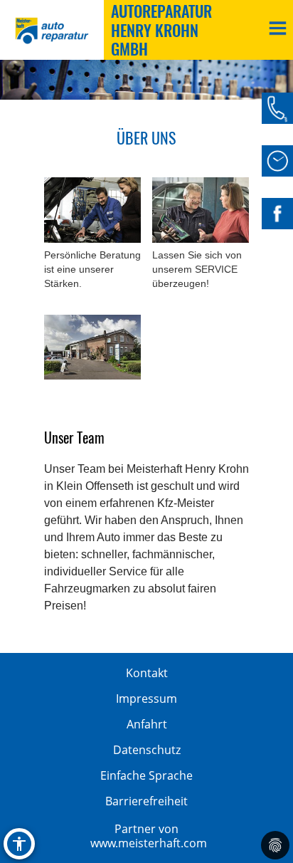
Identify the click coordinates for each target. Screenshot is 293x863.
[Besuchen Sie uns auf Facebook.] (277, 213)
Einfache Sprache (146, 775)
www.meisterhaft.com (148, 843)
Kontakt (147, 673)
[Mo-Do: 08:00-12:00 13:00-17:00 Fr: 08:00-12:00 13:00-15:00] (277, 161)
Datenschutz (147, 750)
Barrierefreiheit (146, 801)
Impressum (146, 698)
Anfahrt (147, 724)
